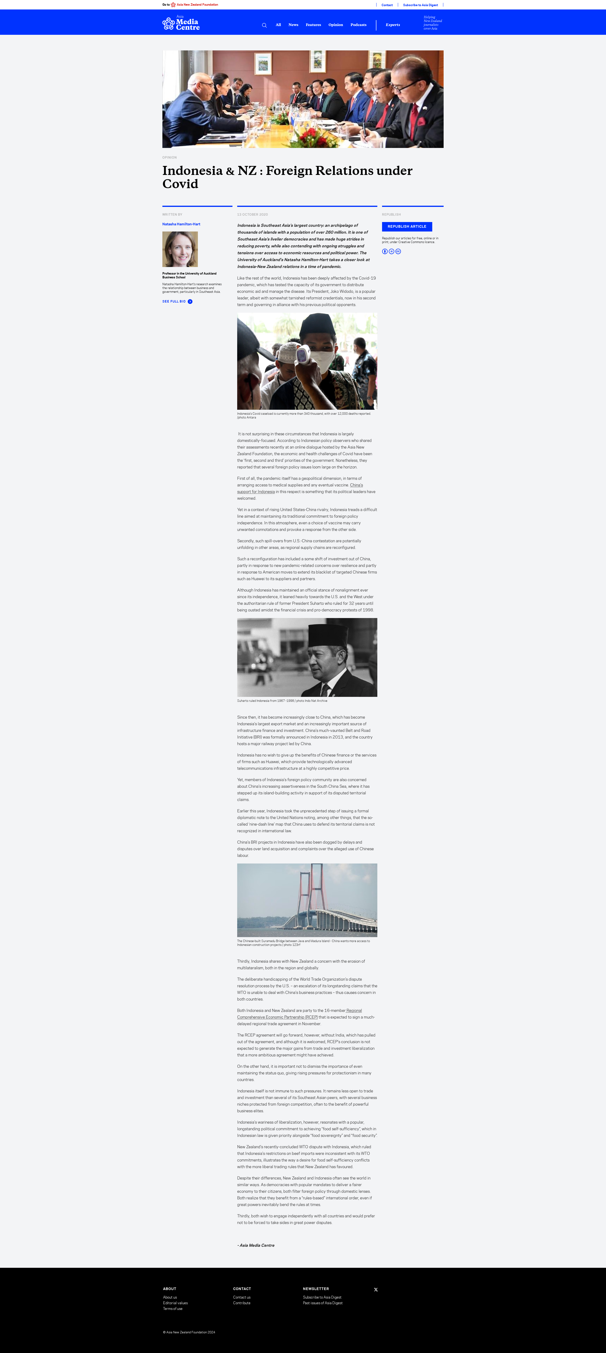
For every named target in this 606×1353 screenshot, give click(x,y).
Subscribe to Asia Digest (420, 5)
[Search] (264, 25)
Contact (387, 5)
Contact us (241, 1297)
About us (170, 1297)
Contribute (241, 1302)
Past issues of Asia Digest (323, 1302)
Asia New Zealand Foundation (197, 4)
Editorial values (175, 1302)
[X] (376, 1289)
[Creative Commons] (413, 251)
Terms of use (173, 1308)
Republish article (407, 226)
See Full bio (174, 301)
